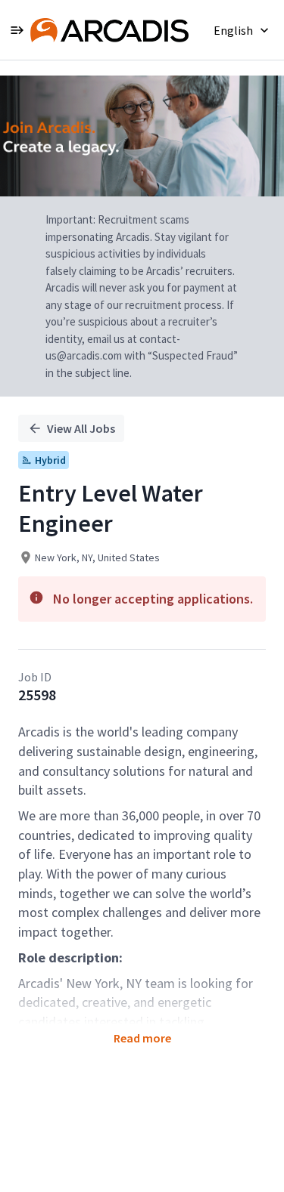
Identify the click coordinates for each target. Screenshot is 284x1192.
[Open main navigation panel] (16, 30)
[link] (109, 30)
